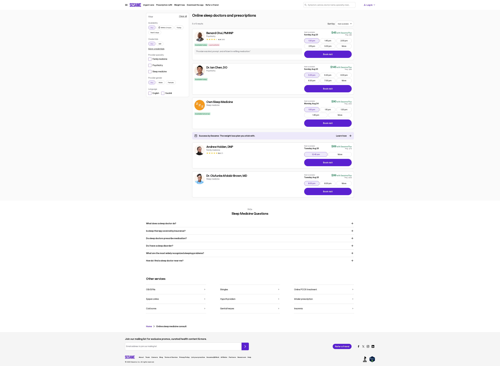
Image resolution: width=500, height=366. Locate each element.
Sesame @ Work (213, 357)
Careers (154, 357)
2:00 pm (346, 40)
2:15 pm (314, 46)
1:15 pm (330, 109)
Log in (370, 5)
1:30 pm (313, 40)
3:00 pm (330, 46)
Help (249, 357)
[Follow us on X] (363, 346)
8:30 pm (330, 183)
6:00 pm (346, 75)
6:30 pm (313, 80)
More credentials (156, 49)
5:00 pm (314, 75)
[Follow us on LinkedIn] (373, 346)
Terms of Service (171, 357)
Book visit (337, 54)
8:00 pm (313, 183)
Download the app (195, 5)
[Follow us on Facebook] (358, 346)
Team (147, 357)
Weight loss (179, 5)
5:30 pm (330, 75)
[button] (250, 223)
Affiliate (224, 357)
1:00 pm (313, 109)
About (141, 357)
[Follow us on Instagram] (368, 346)
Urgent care (148, 5)
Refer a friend (212, 5)
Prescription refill (164, 5)
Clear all (183, 16)
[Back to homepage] (135, 5)
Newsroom (242, 357)
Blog (161, 357)
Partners (232, 357)
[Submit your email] (245, 346)
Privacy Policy (184, 357)
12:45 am (320, 154)
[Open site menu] (126, 5)
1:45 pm (330, 40)
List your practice (198, 357)
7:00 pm (330, 80)
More (344, 46)
